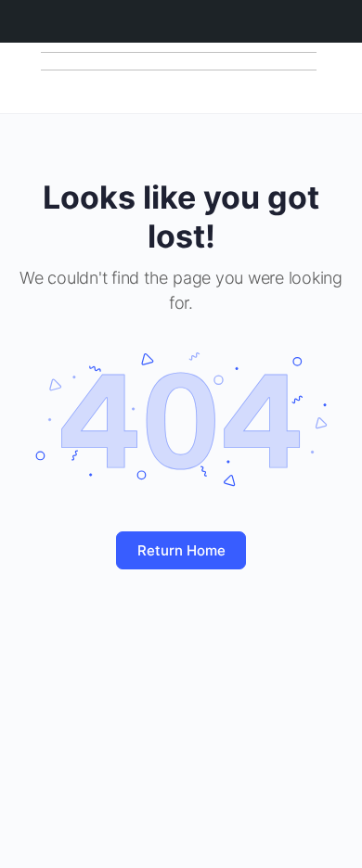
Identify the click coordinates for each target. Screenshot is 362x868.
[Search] (328, 78)
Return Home (181, 550)
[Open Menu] (30, 76)
